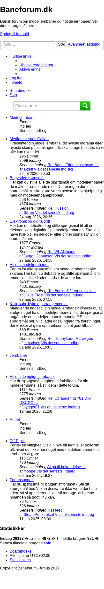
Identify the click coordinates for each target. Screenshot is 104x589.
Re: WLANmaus (61, 252)
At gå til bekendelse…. (66, 467)
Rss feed (55, 510)
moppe (29, 471)
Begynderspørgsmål (27, 178)
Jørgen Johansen (38, 256)
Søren (28, 213)
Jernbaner (18, 355)
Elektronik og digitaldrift (30, 221)
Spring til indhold (14, 34)
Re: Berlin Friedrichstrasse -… (73, 165)
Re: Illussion (58, 208)
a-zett (28, 169)
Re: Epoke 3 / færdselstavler (71, 291)
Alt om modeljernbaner (29, 265)
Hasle (46, 543)
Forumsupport (22, 480)
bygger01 (31, 407)
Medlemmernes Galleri (29, 139)
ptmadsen (31, 343)
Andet (15, 420)
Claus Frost (33, 295)
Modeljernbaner (23, 118)
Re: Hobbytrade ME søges (70, 338)
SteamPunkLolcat (38, 515)
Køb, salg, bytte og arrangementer (39, 304)
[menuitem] (36, 65)
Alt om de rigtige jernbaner (32, 377)
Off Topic (17, 441)
